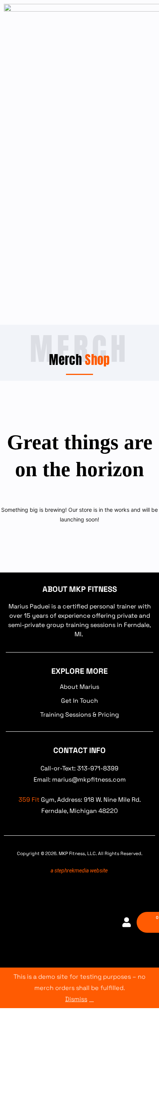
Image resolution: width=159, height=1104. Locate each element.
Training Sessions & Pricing (79, 714)
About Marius (79, 687)
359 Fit (29, 800)
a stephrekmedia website (79, 870)
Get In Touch (79, 701)
